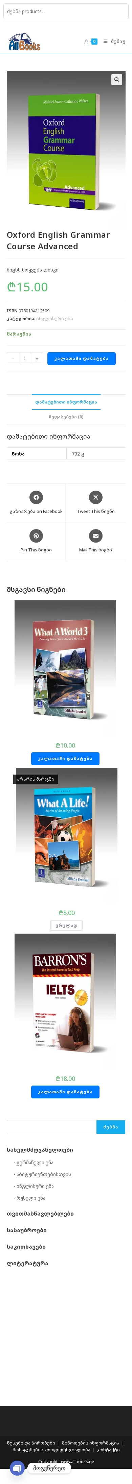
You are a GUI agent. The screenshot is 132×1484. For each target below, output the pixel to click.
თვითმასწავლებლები (40, 1213)
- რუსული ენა (29, 1198)
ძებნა (110, 1127)
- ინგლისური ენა (34, 1186)
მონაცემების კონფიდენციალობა (51, 1450)
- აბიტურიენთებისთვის (42, 1174)
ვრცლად (67, 925)
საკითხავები (26, 1246)
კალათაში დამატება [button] (65, 758)
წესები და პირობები (31, 1443)
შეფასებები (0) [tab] (66, 417)
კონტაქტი (108, 1450)
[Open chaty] (17, 1468)
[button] (116, 79)
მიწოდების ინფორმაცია (90, 1443)
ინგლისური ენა (54, 318)
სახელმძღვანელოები (40, 1149)
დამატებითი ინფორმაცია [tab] (66, 402)
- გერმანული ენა (33, 1162)
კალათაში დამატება (81, 358)
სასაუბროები (27, 1230)
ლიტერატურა (27, 1263)
